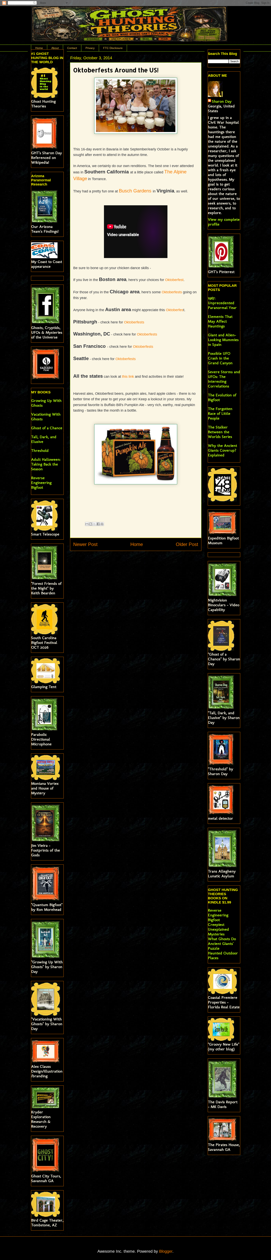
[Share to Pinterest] (102, 524)
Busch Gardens (136, 190)
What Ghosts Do (222, 938)
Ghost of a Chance (46, 427)
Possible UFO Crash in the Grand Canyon (220, 358)
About (55, 48)
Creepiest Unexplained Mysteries (218, 929)
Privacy (90, 48)
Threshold (40, 450)
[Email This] (87, 524)
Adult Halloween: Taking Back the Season (46, 464)
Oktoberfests (172, 292)
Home (39, 48)
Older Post (187, 544)
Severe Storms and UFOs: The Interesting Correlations (224, 378)
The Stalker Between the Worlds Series (220, 432)
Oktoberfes (174, 310)
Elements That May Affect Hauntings (220, 321)
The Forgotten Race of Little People (220, 413)
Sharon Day (222, 101)
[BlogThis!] (91, 524)
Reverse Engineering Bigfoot (41, 482)
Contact (72, 48)
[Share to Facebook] (98, 524)
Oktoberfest (174, 280)
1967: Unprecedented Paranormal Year (222, 303)
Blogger (165, 1251)
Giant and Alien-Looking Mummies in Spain (223, 340)
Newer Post (85, 544)
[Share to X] (94, 524)
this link (128, 377)
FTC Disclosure (113, 48)
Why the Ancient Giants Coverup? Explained (222, 450)
